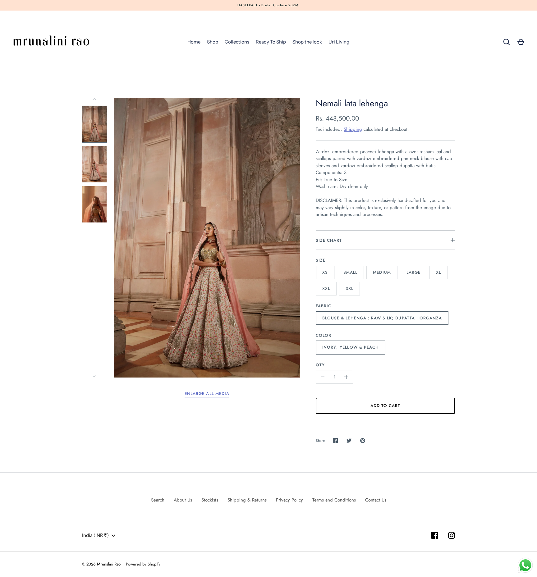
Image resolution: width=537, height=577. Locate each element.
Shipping (353, 129)
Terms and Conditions (334, 500)
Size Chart (329, 240)
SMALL (350, 272)
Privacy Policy (289, 500)
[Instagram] (451, 535)
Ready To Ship (271, 42)
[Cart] (521, 42)
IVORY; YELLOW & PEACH (350, 347)
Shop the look (307, 42)
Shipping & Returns (247, 500)
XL (438, 272)
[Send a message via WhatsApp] (525, 565)
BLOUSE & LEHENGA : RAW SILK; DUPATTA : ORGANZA (382, 318)
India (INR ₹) (95, 535)
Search (157, 500)
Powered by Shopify (143, 564)
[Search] (506, 42)
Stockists (209, 500)
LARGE (413, 272)
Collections (237, 42)
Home (193, 42)
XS (325, 272)
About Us (183, 500)
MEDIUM (382, 272)
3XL (349, 288)
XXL (326, 288)
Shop (212, 42)
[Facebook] (435, 535)
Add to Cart (385, 406)
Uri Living (338, 42)
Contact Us (375, 500)
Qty (320, 365)
